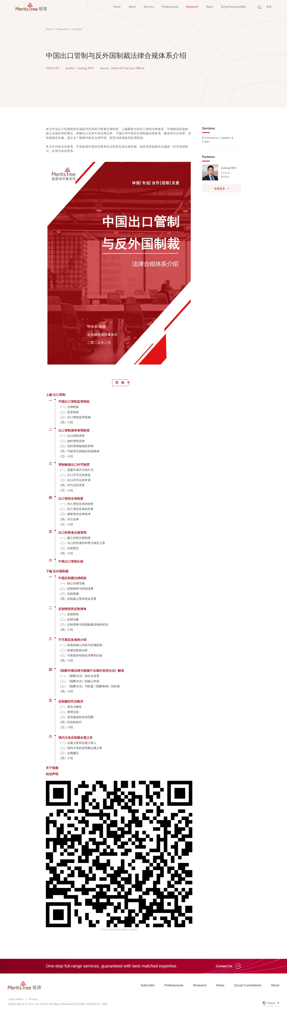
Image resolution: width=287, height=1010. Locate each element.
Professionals (170, 6)
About (132, 6)
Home (117, 6)
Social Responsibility (233, 6)
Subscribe (148, 985)
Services (149, 6)
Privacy (33, 999)
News (209, 6)
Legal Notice (15, 999)
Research (192, 6)
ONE (105, 1004)
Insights (77, 29)
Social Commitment (247, 985)
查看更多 (219, 188)
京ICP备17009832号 (86, 1004)
